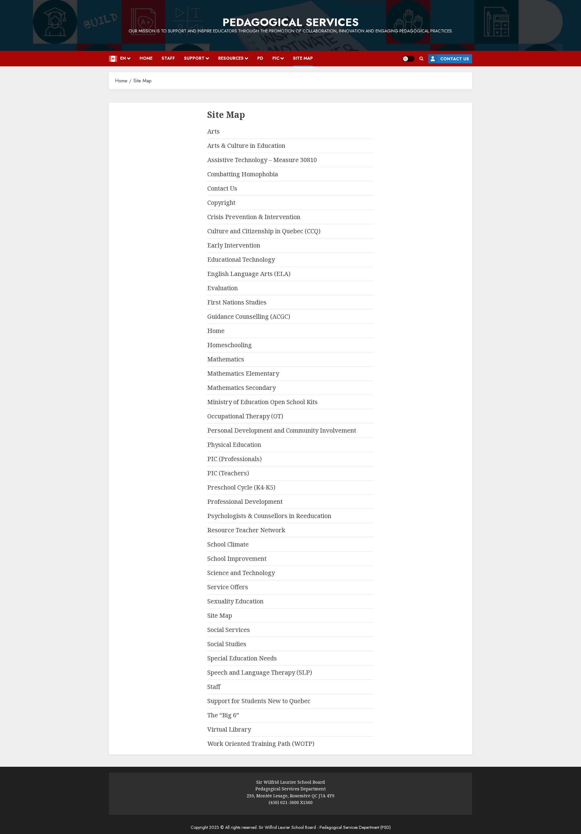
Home (146, 58)
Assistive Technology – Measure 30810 (262, 160)
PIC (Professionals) (234, 459)
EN (123, 58)
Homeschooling (229, 345)
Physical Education (234, 444)
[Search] (421, 59)
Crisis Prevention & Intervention (253, 217)
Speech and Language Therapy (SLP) (259, 672)
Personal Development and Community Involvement (281, 430)
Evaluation (222, 288)
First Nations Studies (237, 302)
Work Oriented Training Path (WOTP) (260, 743)
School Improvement (237, 558)
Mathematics (225, 359)
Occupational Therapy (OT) (245, 416)
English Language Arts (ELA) (248, 274)
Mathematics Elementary (243, 373)
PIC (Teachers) (228, 473)
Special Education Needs (242, 658)
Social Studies (226, 644)
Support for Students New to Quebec (258, 701)
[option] (3, 93)
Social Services (228, 630)
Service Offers (227, 587)
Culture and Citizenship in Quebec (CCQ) (263, 231)
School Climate (228, 544)
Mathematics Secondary (241, 388)
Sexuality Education (235, 601)
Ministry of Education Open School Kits (262, 402)
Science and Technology (241, 573)
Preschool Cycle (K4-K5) (241, 487)
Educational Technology (241, 259)
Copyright (221, 202)
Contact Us (454, 59)
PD (260, 58)
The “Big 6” (223, 715)
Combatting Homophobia (242, 174)
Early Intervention (233, 245)
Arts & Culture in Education (246, 145)
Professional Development (245, 501)
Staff (168, 58)
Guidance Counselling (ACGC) (248, 316)
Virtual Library (229, 729)
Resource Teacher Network (246, 530)
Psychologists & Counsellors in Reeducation (269, 516)
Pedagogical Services (290, 22)
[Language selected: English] (3, 93)
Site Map (303, 58)
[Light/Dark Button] (408, 59)
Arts (213, 131)
